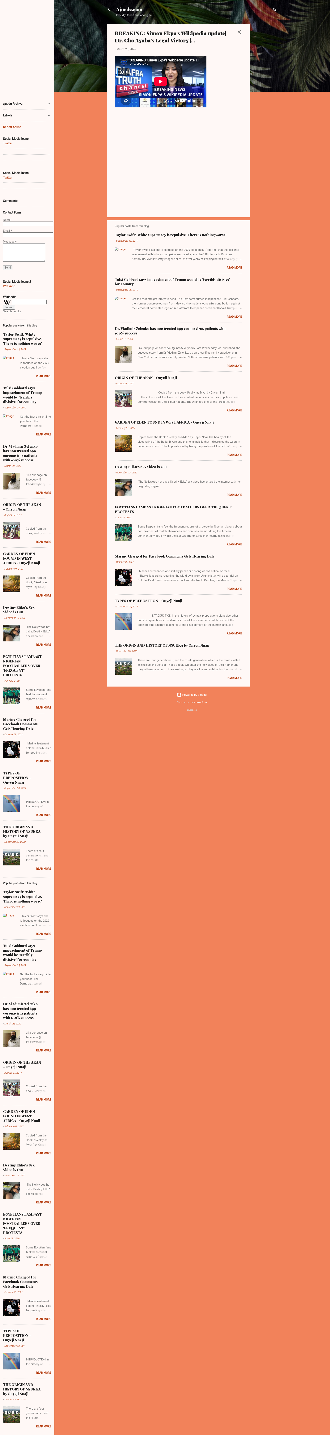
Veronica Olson (200, 702)
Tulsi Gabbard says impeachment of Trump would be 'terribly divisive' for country (22, 395)
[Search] (275, 10)
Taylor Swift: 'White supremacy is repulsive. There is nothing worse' (170, 235)
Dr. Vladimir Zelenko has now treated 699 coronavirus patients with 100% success (20, 453)
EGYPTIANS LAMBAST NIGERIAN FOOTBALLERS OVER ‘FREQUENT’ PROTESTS (22, 665)
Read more (234, 267)
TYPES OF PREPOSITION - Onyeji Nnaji (148, 600)
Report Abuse (12, 127)
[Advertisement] (265, 81)
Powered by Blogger (194, 694)
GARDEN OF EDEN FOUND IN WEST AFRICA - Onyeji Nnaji (164, 422)
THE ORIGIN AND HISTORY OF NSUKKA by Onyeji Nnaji (162, 645)
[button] (239, 33)
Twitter (7, 143)
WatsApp (9, 286)
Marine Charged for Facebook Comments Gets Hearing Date (165, 556)
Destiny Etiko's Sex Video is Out (141, 466)
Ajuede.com (129, 9)
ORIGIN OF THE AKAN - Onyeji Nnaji (146, 377)
